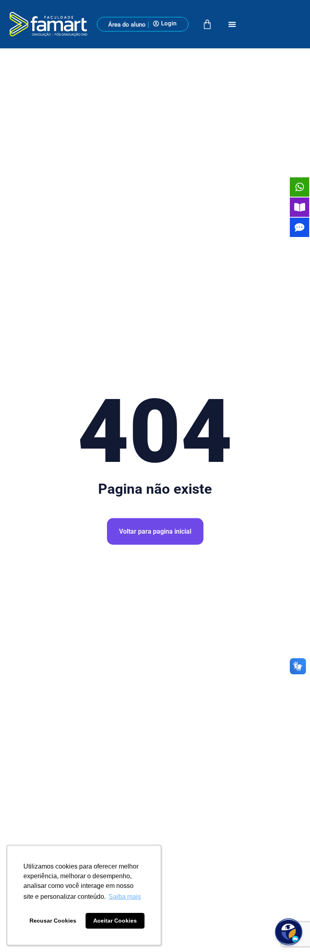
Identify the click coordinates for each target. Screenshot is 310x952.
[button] (232, 24)
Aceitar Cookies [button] (115, 920)
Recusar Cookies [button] (52, 920)
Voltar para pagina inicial (155, 531)
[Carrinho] (207, 24)
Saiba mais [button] (125, 896)
